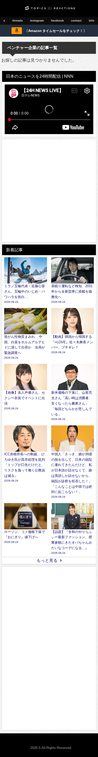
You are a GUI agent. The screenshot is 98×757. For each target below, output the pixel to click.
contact (76, 20)
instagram (37, 20)
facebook (57, 20)
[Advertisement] (49, 190)
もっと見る (47, 560)
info (91, 20)
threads (17, 20)
